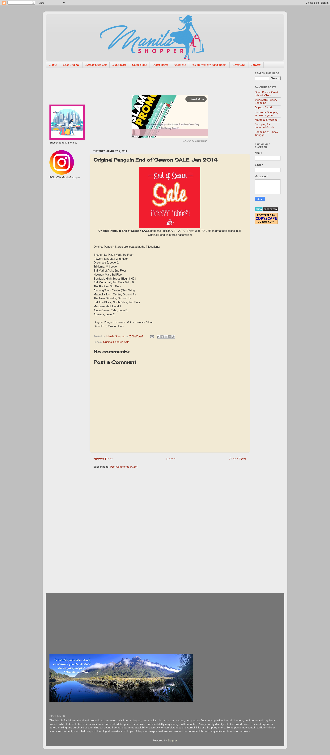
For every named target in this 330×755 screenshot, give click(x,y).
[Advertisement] (162, 79)
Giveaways (238, 64)
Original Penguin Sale (116, 342)
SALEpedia (119, 64)
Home (53, 64)
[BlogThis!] (162, 337)
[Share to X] (166, 337)
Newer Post (102, 459)
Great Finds (139, 64)
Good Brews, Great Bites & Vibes (266, 94)
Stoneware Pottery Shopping (266, 101)
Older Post (237, 459)
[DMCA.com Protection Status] (266, 210)
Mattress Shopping (266, 119)
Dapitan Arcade (264, 107)
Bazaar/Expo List (96, 64)
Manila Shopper (116, 336)
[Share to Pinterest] (173, 337)
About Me (180, 64)
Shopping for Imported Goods (264, 126)
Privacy (255, 64)
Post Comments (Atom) (124, 466)
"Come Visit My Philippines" (209, 64)
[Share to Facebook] (169, 337)
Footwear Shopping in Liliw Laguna (266, 114)
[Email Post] (151, 336)
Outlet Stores (160, 64)
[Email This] (159, 337)
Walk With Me (71, 64)
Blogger (172, 740)
